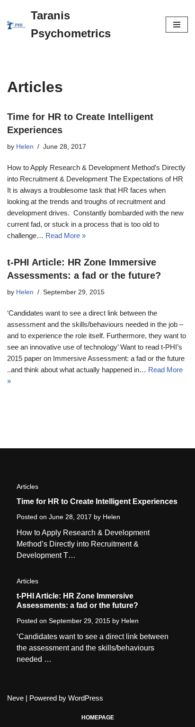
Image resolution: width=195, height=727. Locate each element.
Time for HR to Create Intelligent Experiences (97, 501)
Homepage (97, 717)
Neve (15, 698)
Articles (27, 486)
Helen (25, 146)
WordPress (85, 698)
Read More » (65, 235)
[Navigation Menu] (177, 25)
